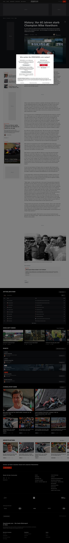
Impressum (22, 82)
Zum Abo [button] (43, 65)
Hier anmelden (43, 67)
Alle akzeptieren (26, 65)
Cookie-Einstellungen (45, 82)
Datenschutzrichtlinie (33, 82)
